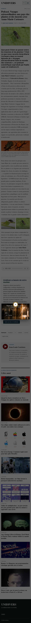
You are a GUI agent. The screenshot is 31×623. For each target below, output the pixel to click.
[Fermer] (16, 304)
